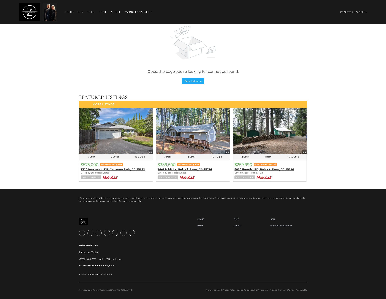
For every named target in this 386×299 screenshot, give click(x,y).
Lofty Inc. (94, 290)
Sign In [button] (361, 12)
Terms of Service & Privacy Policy (220, 290)
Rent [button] (102, 12)
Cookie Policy (243, 290)
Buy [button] (80, 12)
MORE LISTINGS (103, 104)
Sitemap (290, 290)
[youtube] (123, 233)
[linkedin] (90, 233)
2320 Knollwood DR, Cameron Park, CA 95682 (113, 169)
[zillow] (99, 233)
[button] (29, 12)
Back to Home (193, 81)
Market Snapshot (138, 12)
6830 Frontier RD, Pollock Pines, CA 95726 (264, 169)
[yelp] (107, 233)
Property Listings (277, 290)
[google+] (132, 233)
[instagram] (115, 233)
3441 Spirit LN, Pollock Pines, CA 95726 (185, 169)
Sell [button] (91, 12)
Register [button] (347, 12)
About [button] (115, 12)
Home (68, 12)
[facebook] (82, 233)
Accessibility (301, 290)
